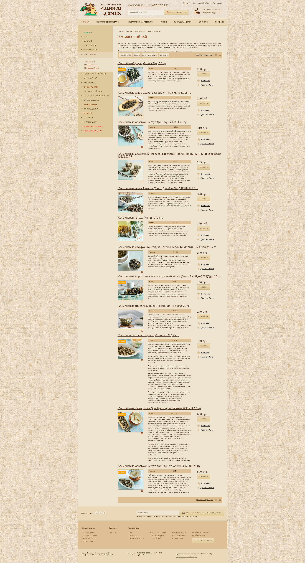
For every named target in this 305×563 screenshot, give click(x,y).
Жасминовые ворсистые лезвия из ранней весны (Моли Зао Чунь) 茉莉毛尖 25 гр (169, 276)
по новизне (164, 55)
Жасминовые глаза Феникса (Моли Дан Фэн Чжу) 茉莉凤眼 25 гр (158, 188)
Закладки (186, 3)
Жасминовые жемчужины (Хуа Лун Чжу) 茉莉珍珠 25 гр (152, 122)
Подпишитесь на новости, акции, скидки (203, 513)
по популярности (148, 55)
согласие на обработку (167, 516)
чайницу (166, 51)
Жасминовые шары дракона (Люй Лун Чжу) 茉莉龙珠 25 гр (154, 92)
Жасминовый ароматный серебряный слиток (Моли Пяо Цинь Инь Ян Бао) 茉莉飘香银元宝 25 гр (169, 155)
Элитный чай (155, 538)
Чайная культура (157, 535)
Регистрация (217, 3)
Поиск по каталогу (177, 12)
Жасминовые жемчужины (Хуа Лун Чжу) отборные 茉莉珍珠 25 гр (159, 466)
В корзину (204, 74)
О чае (130, 532)
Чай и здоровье (134, 535)
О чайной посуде (179, 532)
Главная (121, 32)
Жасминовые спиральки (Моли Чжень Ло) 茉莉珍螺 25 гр (154, 305)
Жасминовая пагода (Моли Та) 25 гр (140, 217)
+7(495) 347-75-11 (137, 5)
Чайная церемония (136, 538)
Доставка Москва (89, 532)
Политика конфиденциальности (185, 559)
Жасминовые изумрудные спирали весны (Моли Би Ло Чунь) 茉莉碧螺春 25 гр (167, 247)
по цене (137, 55)
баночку (158, 51)
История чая (177, 538)
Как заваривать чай (158, 532)
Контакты (113, 532)
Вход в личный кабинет (201, 3)
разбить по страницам (204, 55)
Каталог (129, 32)
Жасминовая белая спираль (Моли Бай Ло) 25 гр (148, 335)
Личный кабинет (89, 538)
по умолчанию (125, 55)
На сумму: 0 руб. (210, 12)
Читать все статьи (204, 540)
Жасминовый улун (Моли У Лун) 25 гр (142, 63)
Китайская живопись (200, 532)
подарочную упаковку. (183, 51)
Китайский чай (198, 535)
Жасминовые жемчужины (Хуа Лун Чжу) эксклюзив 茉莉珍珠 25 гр (159, 408)
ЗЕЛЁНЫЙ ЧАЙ (139, 32)
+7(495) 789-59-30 (158, 5)
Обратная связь (88, 541)
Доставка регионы (89, 535)
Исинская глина (178, 535)
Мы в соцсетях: (86, 513)
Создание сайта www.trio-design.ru (186, 557)
